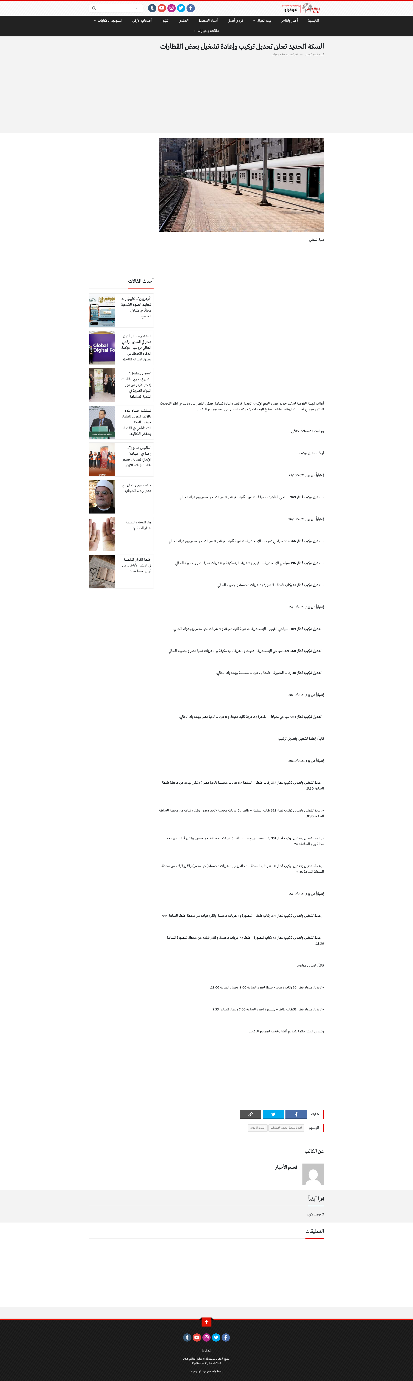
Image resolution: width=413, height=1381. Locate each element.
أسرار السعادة (208, 21)
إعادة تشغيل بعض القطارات (286, 1128)
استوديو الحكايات (110, 21)
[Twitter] (181, 8)
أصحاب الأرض (142, 21)
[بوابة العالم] (302, 8)
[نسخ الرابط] (250, 1114)
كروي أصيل (235, 21)
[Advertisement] (206, 92)
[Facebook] (190, 8)
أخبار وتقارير (289, 21)
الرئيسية (313, 21)
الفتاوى (184, 21)
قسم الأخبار (312, 54)
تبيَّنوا (165, 21)
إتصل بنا (206, 1351)
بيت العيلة (264, 21)
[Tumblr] (152, 8)
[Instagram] (171, 8)
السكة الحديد (257, 1128)
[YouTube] (162, 8)
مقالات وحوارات (208, 31)
